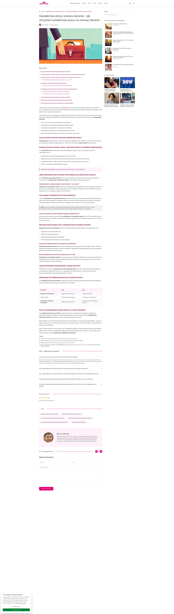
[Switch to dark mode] (133, 3)
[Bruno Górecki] (40, 25)
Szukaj (106, 11)
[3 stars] (44, 398)
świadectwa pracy (66, 107)
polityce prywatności (21, 603)
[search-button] (130, 3)
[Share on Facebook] (96, 451)
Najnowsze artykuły (75, 3)
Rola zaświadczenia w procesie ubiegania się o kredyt (56, 93)
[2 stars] (42, 398)
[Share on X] (101, 451)
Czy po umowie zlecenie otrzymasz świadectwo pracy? (56, 71)
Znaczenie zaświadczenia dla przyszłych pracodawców (56, 91)
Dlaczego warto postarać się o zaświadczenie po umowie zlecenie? (59, 89)
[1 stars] (40, 398)
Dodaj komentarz (46, 488)
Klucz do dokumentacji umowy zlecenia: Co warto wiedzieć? (57, 103)
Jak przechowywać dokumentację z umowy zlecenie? (55, 97)
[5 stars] (48, 398)
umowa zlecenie (53, 140)
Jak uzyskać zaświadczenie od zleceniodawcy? (54, 83)
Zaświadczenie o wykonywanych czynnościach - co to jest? (57, 79)
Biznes (84, 3)
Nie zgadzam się (16, 606)
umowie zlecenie (64, 115)
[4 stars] (46, 398)
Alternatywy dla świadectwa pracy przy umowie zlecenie (56, 100)
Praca (89, 3)
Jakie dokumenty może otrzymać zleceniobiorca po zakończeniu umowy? (60, 77)
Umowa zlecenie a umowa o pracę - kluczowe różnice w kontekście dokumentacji (63, 74)
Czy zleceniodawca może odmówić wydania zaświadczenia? (57, 85)
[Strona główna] (39, 11)
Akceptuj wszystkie (16, 609)
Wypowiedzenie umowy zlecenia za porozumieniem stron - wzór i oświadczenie (66, 169)
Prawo (94, 3)
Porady (100, 3)
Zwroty (106, 3)
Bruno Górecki (45, 24)
